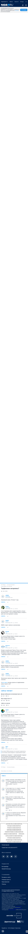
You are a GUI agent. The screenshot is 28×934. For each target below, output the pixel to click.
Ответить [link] (3, 602)
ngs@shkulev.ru (19, 906)
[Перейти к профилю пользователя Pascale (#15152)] (3, 632)
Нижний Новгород (6, 868)
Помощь (4, 884)
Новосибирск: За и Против (6, 586)
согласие (17, 10)
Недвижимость (4, 1)
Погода (21, 1)
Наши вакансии (5, 881)
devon (3, 647)
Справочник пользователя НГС (9, 847)
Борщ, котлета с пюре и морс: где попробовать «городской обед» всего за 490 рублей (15, 798)
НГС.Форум (3, 584)
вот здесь (4, 682)
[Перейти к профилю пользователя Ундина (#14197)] (3, 711)
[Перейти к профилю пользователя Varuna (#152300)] (3, 607)
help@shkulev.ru (12, 909)
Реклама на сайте (6, 877)
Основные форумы (11, 584)
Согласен (23, 10)
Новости (16, 1)
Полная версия (5, 845)
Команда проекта (6, 879)
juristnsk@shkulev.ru (18, 908)
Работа (11, 1)
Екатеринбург (5, 866)
